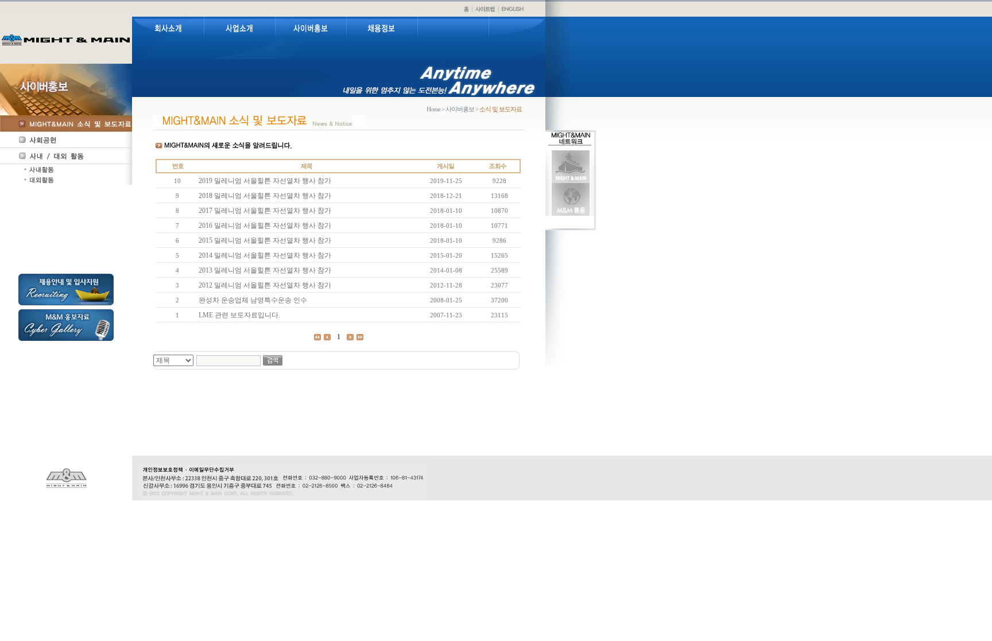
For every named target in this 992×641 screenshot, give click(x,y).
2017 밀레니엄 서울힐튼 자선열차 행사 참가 (265, 211)
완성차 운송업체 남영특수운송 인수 (253, 300)
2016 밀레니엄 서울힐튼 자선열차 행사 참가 (265, 226)
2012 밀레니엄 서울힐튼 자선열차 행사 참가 (265, 285)
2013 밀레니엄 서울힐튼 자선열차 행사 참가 (265, 270)
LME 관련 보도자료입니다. (239, 315)
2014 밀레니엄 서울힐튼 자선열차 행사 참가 (265, 255)
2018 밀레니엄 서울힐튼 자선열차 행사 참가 (265, 196)
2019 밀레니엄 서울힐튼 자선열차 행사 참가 (265, 181)
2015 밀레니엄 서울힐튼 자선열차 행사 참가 (265, 240)
